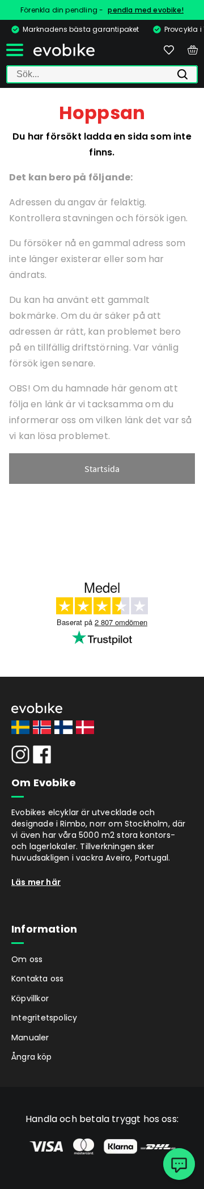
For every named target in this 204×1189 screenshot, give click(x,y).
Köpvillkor (30, 998)
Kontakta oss (37, 978)
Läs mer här (36, 882)
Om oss (26, 959)
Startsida (102, 468)
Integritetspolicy (44, 1017)
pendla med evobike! (146, 10)
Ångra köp (31, 1056)
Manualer (30, 1037)
